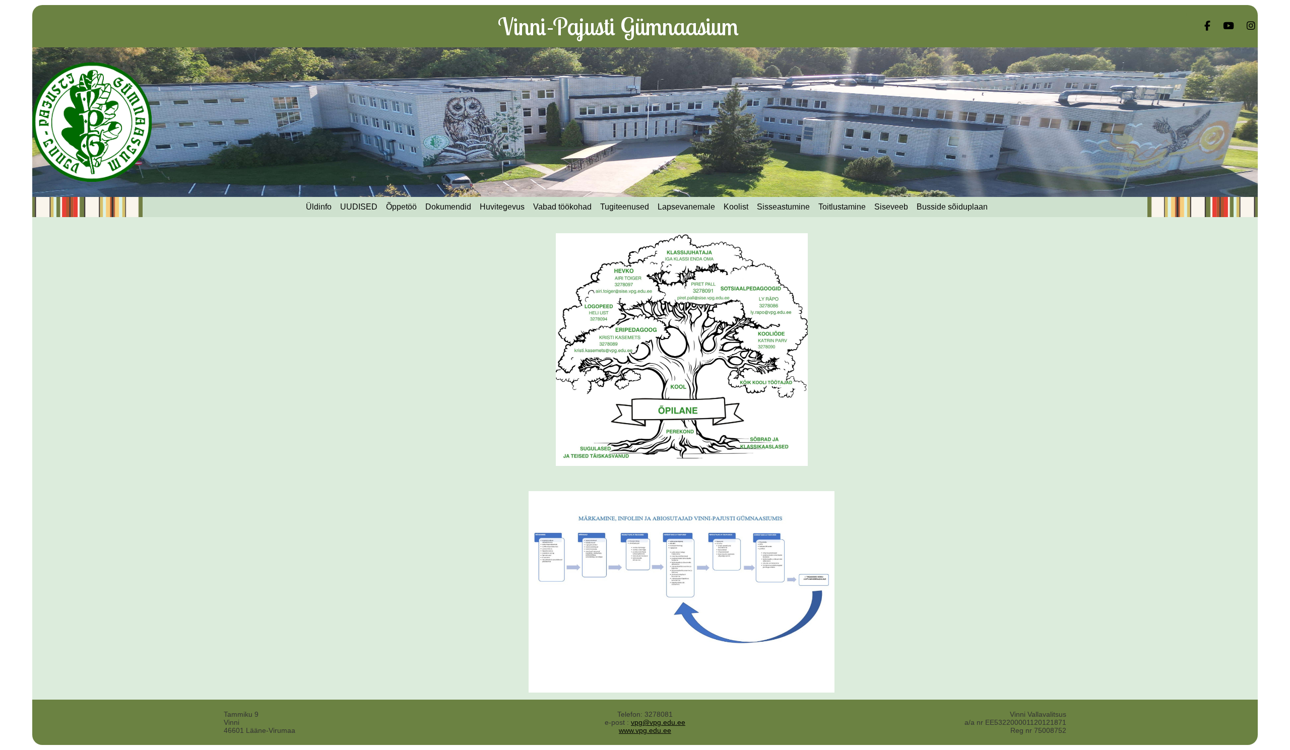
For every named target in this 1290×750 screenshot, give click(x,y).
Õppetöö (401, 206)
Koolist (736, 206)
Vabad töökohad (562, 206)
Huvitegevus (502, 206)
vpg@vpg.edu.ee (658, 722)
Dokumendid (448, 206)
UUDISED (358, 206)
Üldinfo (319, 206)
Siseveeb (891, 206)
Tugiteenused (624, 206)
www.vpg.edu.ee (645, 730)
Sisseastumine (783, 206)
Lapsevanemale (686, 206)
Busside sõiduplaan (952, 206)
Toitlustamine (842, 206)
